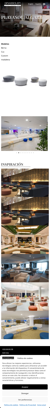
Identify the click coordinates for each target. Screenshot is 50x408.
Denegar (25, 393)
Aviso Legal (41, 405)
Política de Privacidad (27, 405)
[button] (44, 4)
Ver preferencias (25, 400)
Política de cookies (11, 405)
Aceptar (25, 387)
